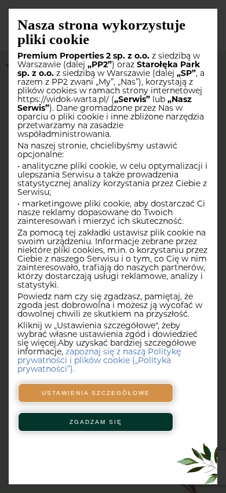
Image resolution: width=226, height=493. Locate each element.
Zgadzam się (96, 422)
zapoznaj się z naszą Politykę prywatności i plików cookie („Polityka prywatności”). (99, 361)
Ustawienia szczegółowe (96, 393)
